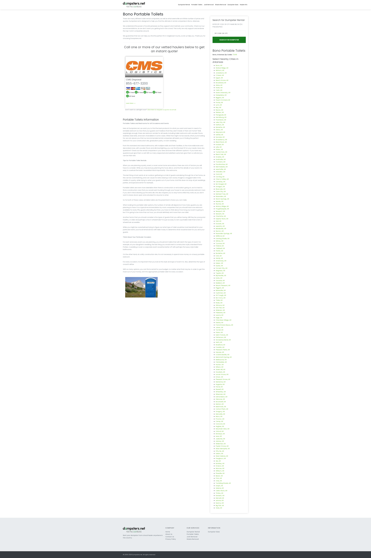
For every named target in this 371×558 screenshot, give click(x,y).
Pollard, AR (220, 246)
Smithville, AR (221, 159)
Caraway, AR (220, 182)
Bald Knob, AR (221, 406)
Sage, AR (219, 318)
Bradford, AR (220, 345)
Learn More (130, 103)
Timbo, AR (219, 493)
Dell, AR (218, 221)
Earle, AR (219, 278)
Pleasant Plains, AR (223, 350)
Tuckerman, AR (221, 152)
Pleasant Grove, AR (223, 379)
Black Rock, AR (221, 142)
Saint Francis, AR (222, 335)
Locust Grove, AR (222, 374)
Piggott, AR (220, 288)
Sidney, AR (219, 241)
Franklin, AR (220, 347)
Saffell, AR (219, 135)
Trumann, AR (220, 162)
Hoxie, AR (219, 88)
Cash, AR (219, 90)
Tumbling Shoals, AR (223, 483)
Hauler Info (243, 5)
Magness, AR (220, 270)
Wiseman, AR (220, 394)
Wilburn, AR (220, 471)
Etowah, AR (220, 224)
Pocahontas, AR (222, 164)
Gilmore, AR (220, 305)
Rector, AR (220, 231)
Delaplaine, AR (221, 95)
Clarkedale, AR (221, 362)
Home (167, 532)
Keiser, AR (219, 263)
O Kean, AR (220, 75)
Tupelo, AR (220, 273)
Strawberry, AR (221, 140)
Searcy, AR (220, 503)
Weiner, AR (220, 112)
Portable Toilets (196, 5)
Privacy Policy (170, 539)
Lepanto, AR (220, 226)
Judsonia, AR (220, 439)
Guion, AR (219, 332)
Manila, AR (219, 201)
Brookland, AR (221, 83)
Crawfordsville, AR (222, 355)
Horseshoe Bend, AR (223, 340)
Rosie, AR (219, 303)
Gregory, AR (220, 411)
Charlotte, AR (221, 216)
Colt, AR (219, 256)
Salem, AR (219, 453)
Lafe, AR (219, 147)
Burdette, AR (220, 253)
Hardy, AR (219, 258)
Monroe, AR (220, 468)
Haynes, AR (220, 352)
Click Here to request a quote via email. (161, 110)
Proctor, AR (220, 419)
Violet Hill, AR (220, 369)
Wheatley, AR (221, 392)
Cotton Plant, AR (222, 409)
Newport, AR (220, 211)
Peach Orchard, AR (223, 100)
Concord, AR (220, 424)
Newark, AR (220, 214)
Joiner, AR (219, 327)
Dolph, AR (219, 486)
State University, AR (223, 92)
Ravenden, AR (221, 196)
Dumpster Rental (184, 5)
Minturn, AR (220, 70)
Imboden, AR (220, 172)
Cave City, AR (221, 191)
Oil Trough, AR (221, 295)
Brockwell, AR (221, 402)
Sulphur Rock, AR (222, 219)
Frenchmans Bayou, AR (224, 325)
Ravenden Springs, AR (224, 233)
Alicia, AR (219, 85)
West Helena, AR (222, 456)
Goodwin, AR (220, 372)
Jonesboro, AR (221, 73)
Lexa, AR (219, 436)
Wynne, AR (220, 204)
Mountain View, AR (222, 429)
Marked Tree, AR (222, 194)
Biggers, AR (220, 97)
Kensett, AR (220, 495)
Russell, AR (219, 389)
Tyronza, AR (220, 243)
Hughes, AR (220, 426)
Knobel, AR (220, 144)
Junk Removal (209, 5)
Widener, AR (220, 310)
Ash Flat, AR (220, 308)
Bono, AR (219, 65)
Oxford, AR (220, 431)
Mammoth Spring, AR (224, 357)
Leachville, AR (221, 169)
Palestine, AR (220, 313)
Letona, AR (220, 500)
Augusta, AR (220, 384)
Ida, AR (218, 461)
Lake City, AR (220, 122)
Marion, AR (220, 404)
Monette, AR (220, 127)
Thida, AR (219, 300)
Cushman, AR (221, 293)
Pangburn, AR (221, 458)
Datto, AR (219, 130)
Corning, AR (220, 177)
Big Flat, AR (220, 505)
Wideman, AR (221, 444)
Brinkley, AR (220, 463)
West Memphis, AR (223, 449)
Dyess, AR (219, 266)
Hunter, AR (220, 364)
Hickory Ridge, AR (222, 206)
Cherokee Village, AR (223, 320)
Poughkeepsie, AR (222, 209)
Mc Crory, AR (220, 298)
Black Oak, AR (221, 154)
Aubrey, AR (220, 441)
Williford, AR (220, 236)
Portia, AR (219, 102)
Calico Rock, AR (221, 491)
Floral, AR (219, 387)
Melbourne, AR (221, 360)
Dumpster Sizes (233, 5)
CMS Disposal (133, 79)
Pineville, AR (220, 473)
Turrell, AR (219, 330)
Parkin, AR (219, 251)
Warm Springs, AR (222, 199)
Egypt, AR (219, 78)
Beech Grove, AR (222, 80)
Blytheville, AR (221, 275)
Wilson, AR (219, 367)
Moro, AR (219, 416)
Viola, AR (219, 508)
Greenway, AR (221, 261)
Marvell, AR (220, 498)
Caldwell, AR (220, 248)
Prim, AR (219, 478)
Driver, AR (219, 377)
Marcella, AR (220, 414)
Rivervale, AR (220, 189)
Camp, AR (219, 421)
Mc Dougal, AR (221, 184)
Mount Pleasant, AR (223, 285)
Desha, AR (219, 322)
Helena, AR (220, 488)
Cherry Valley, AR (222, 179)
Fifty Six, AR (220, 451)
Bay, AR (218, 107)
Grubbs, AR (220, 157)
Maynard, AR (220, 132)
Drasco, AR (220, 466)
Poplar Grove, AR (222, 446)
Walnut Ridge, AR (222, 68)
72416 (235, 55)
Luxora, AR (219, 315)
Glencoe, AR (220, 399)
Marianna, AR (220, 382)
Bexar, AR (219, 476)
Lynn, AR (219, 105)
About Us (168, 534)
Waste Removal (220, 5)
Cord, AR (219, 174)
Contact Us (169, 537)
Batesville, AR (221, 290)
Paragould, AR (221, 115)
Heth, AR (219, 342)
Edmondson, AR (221, 397)
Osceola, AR (220, 280)
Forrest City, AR (221, 268)
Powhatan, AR (221, 120)
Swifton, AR (220, 125)
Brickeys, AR (220, 434)
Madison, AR (220, 283)
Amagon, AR (220, 186)
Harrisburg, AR (221, 117)
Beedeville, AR (221, 228)
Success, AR (220, 137)
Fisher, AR (219, 149)
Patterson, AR (221, 337)
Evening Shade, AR (222, 238)
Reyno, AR (219, 110)
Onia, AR (219, 481)
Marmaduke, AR (222, 167)
